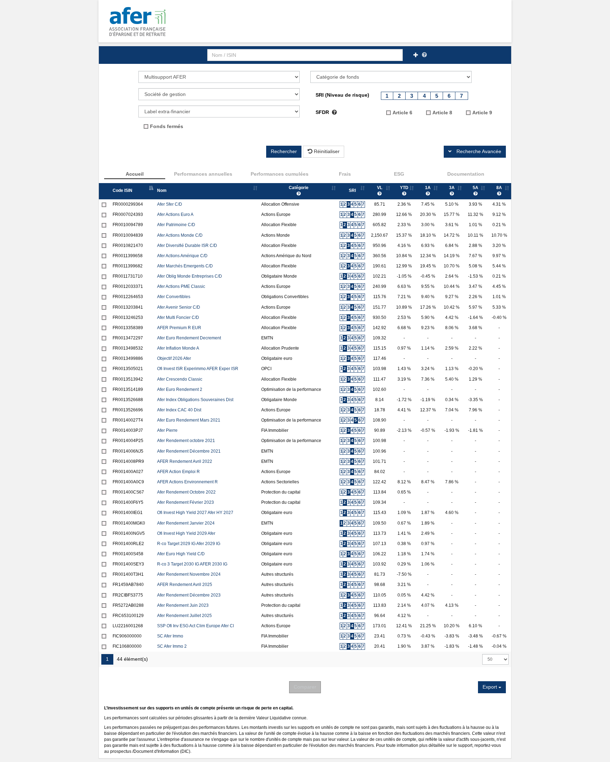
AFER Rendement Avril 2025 (184, 584)
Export (490, 687)
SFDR (323, 112)
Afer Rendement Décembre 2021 (189, 451)
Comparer (305, 687)
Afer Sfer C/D (169, 204)
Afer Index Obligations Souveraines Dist (195, 399)
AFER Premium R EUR (179, 327)
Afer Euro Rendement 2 (179, 389)
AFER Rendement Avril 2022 (184, 461)
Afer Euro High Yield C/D (181, 553)
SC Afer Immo (170, 636)
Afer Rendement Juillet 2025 (184, 615)
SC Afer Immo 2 (172, 646)
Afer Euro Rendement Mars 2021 (188, 420)
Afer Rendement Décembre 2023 (189, 595)
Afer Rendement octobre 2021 (186, 440)
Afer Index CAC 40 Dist (179, 409)
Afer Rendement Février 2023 (185, 502)
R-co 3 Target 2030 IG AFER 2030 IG (192, 564)
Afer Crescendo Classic (179, 379)
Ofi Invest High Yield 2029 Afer (186, 533)
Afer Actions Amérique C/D (182, 255)
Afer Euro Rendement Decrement (189, 337)
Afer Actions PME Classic (181, 286)
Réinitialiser (326, 151)
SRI (352, 190)
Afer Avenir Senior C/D (178, 307)
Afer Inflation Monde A (178, 348)
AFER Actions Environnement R (187, 481)
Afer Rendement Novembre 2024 (189, 574)
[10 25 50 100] (495, 659)
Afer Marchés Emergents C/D (185, 266)
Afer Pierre (167, 430)
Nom (162, 190)
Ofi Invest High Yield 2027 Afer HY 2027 (195, 512)
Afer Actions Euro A (175, 214)
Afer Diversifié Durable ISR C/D (187, 245)
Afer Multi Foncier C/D (178, 317)
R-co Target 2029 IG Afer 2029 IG (188, 543)
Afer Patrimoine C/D (176, 224)
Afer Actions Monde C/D (180, 235)
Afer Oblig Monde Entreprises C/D (189, 276)
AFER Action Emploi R (178, 471)
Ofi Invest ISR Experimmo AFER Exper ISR (197, 368)
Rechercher (284, 151)
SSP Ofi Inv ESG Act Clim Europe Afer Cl (195, 625)
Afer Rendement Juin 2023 (183, 605)
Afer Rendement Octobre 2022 (186, 492)
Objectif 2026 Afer (174, 358)
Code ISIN (122, 190)
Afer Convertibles (173, 296)
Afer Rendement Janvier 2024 (186, 523)
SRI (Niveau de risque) (342, 95)
